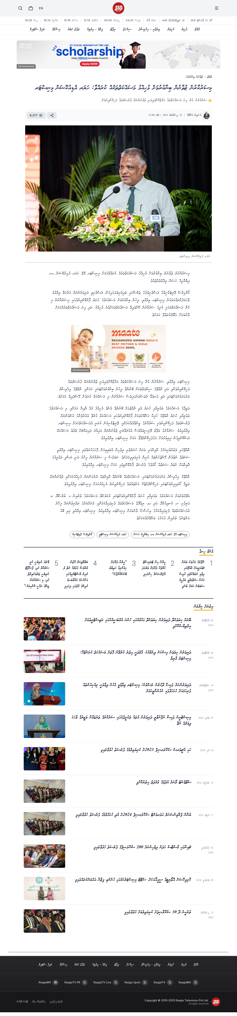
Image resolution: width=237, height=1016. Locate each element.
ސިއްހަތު (127, 29)
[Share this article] (52, 115)
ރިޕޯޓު (113, 29)
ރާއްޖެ (197, 29)
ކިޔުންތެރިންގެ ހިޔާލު (39, 1002)
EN (41, 8)
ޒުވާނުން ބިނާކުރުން (194, 77)
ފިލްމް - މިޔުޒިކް (95, 29)
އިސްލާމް (56, 29)
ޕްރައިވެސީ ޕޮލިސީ (56, 1002)
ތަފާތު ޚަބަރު (74, 29)
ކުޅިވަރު (170, 29)
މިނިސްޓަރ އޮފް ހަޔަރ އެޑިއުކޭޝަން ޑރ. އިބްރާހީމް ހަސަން (160, 534)
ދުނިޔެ (184, 29)
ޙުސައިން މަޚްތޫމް (194, 115)
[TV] (30, 8)
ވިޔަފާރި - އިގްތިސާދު (149, 29)
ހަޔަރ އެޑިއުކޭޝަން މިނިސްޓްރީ (112, 534)
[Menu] (216, 8)
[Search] (20, 8)
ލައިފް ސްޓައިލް (37, 29)
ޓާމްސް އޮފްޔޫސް (22, 1002)
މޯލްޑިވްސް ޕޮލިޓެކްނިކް (82, 534)
